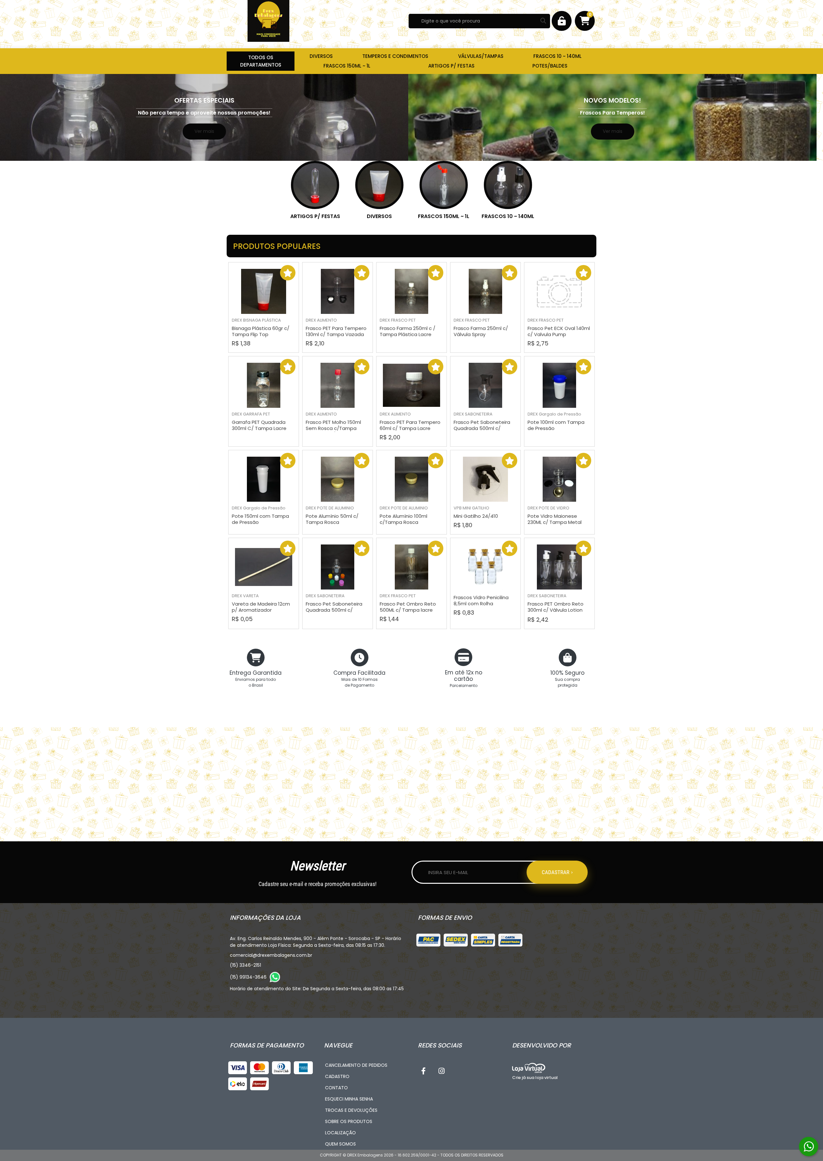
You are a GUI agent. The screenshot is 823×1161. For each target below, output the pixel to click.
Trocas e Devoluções (351, 1110)
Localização (340, 1132)
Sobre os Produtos (348, 1121)
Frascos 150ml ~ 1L (443, 216)
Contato (336, 1087)
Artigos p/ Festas (315, 216)
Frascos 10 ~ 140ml (508, 216)
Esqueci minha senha (349, 1099)
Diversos (379, 216)
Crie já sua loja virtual (535, 1077)
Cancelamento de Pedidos (356, 1065)
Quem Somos (340, 1144)
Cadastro (337, 1076)
